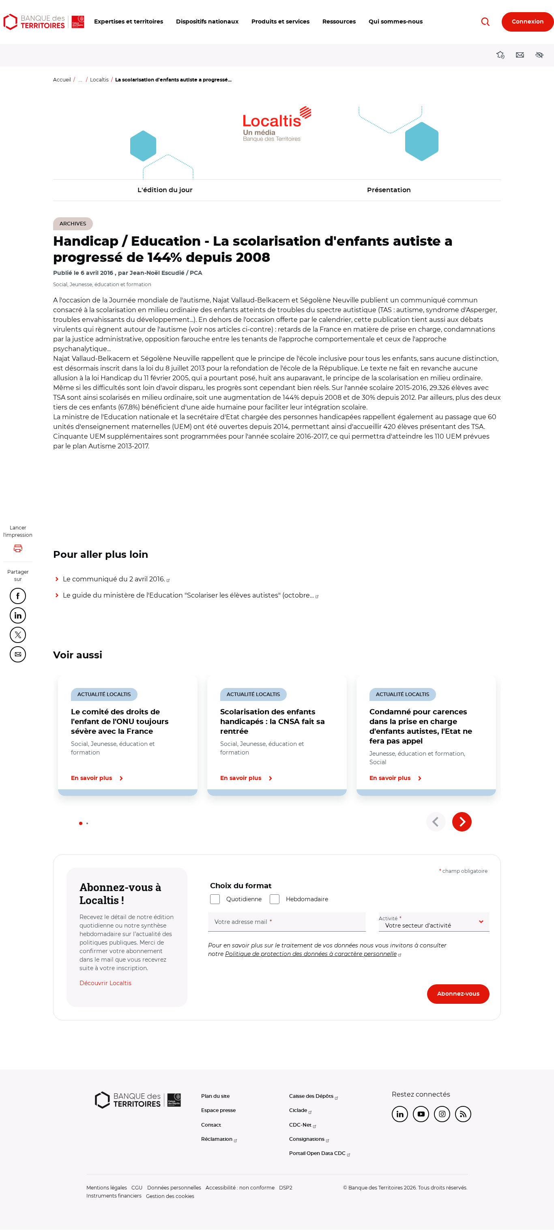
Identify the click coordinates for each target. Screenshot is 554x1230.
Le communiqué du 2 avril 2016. (114, 579)
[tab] (80, 823)
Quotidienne (244, 899)
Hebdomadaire (307, 899)
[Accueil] (44, 22)
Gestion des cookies (170, 1196)
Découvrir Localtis (105, 983)
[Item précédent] (436, 821)
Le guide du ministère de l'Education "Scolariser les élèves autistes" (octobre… (188, 595)
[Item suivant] (462, 821)
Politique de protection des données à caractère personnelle (311, 954)
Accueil (62, 80)
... (80, 80)
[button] (128, 22)
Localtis (99, 80)
